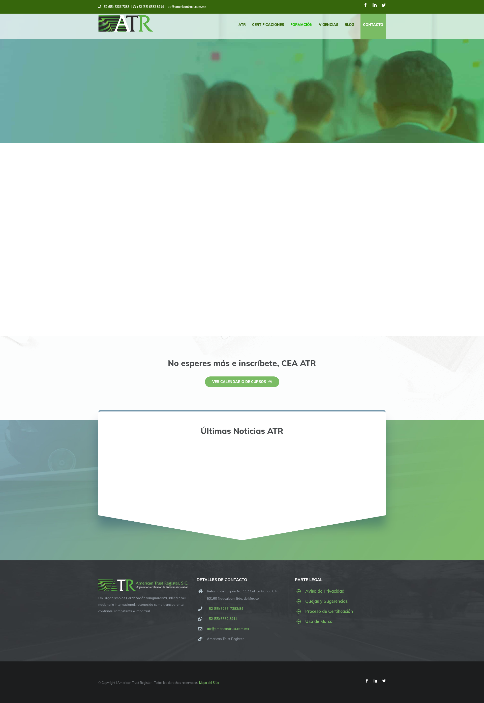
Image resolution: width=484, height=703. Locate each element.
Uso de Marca (318, 621)
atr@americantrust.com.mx (187, 7)
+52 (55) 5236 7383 (115, 7)
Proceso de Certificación (329, 611)
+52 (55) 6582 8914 (150, 7)
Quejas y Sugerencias (326, 601)
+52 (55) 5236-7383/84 (225, 608)
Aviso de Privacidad (324, 591)
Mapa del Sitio (209, 683)
